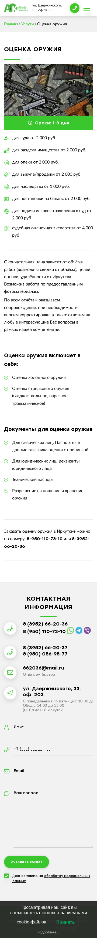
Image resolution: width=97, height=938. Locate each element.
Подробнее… (48, 932)
